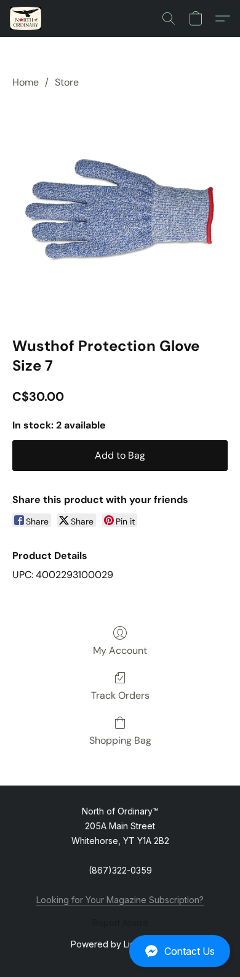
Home (25, 82)
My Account (120, 650)
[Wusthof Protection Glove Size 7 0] (120, 210)
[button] (120, 951)
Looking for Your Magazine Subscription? (120, 900)
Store (67, 82)
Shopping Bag (120, 740)
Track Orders (120, 695)
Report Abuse (120, 922)
